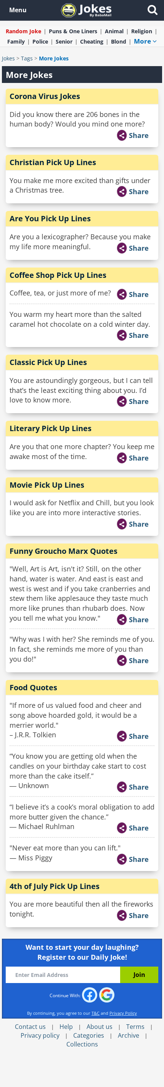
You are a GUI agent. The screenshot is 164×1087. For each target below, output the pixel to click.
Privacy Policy (123, 1013)
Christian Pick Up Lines (53, 162)
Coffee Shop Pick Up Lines (58, 275)
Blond (118, 41)
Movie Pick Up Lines (47, 485)
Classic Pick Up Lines (48, 362)
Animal (114, 31)
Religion (141, 31)
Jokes (8, 58)
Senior (64, 41)
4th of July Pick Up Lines (55, 886)
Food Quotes (33, 687)
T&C (96, 1013)
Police (40, 41)
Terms (135, 1026)
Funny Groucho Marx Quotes (63, 551)
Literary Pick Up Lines (51, 428)
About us (100, 1026)
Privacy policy (40, 1035)
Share (139, 135)
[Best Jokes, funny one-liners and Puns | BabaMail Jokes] (86, 9)
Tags (27, 58)
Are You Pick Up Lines (50, 218)
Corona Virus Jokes (45, 96)
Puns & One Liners (73, 31)
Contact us (30, 1026)
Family (16, 41)
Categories (88, 1035)
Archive (128, 1035)
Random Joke (23, 31)
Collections (82, 1044)
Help (66, 1026)
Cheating (91, 41)
